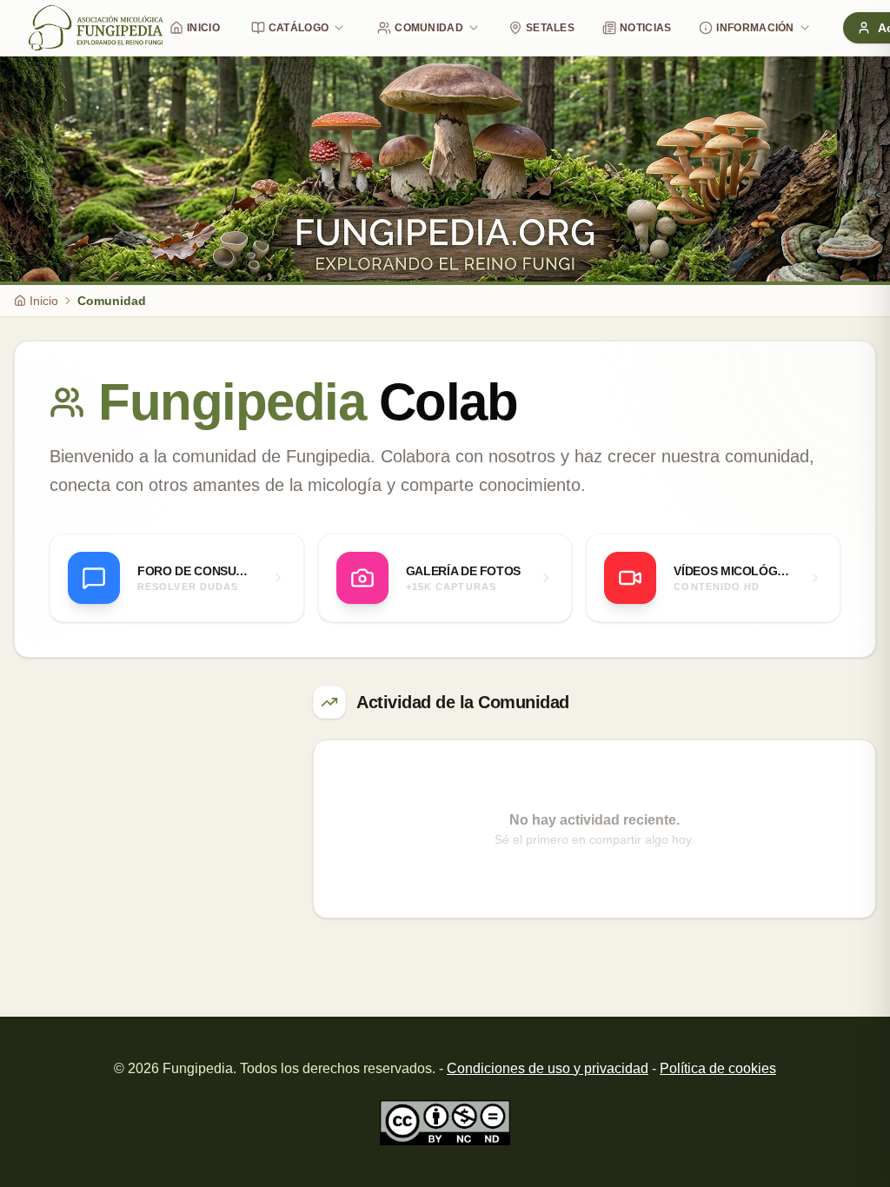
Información (755, 28)
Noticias (645, 28)
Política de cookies (718, 1068)
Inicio (203, 28)
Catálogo (299, 28)
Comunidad (429, 28)
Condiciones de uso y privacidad (547, 1068)
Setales (550, 28)
